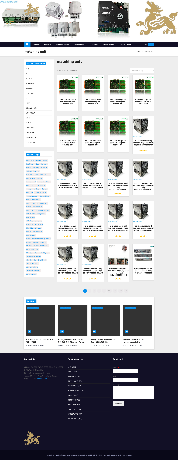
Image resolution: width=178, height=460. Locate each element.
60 (109, 291)
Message (117, 385)
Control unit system (42, 207)
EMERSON (30, 83)
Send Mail (118, 403)
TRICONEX (30, 132)
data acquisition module (34, 221)
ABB (27, 74)
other (28, 118)
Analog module (31, 271)
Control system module (34, 204)
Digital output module (33, 225)
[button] (146, 44)
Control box (30, 182)
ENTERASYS (30, 88)
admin (41, 345)
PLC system (45, 250)
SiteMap (129, 455)
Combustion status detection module (36, 172)
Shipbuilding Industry (33, 253)
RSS (124, 455)
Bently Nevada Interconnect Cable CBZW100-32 (103, 341)
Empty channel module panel (36, 239)
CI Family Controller (32, 168)
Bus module (30, 161)
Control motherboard (33, 196)
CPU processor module (34, 218)
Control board (31, 179)
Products (36, 44)
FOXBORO (29, 93)
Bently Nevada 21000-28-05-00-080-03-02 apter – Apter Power (71, 342)
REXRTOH (29, 123)
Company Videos (109, 44)
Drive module (30, 232)
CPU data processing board (35, 211)
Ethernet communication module (37, 243)
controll (44, 186)
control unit (30, 207)
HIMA (28, 103)
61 (115, 291)
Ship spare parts (32, 264)
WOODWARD (31, 137)
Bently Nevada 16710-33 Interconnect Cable (133, 341)
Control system (42, 200)
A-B (27, 69)
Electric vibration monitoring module (38, 235)
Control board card (43, 179)
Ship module (42, 257)
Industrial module (32, 246)
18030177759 (42, 379)
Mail (115, 376)
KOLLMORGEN (31, 108)
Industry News (125, 44)
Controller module (40, 189)
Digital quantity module (34, 228)
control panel (30, 200)
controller (29, 189)
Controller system (32, 193)
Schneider (29, 128)
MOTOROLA (30, 113)
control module (45, 193)
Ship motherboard (32, 260)
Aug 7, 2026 (32, 345)
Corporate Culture (62, 44)
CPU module (30, 214)
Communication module (34, 175)
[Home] (27, 44)
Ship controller (31, 257)
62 (121, 291)
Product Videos (79, 44)
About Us (47, 44)
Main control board (32, 250)
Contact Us (94, 44)
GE (27, 98)
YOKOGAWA (30, 142)
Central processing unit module (36, 164)
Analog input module (33, 267)
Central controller (42, 161)
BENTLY (29, 79)
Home (139, 52)
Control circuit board (33, 186)
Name (116, 368)
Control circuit (41, 182)
